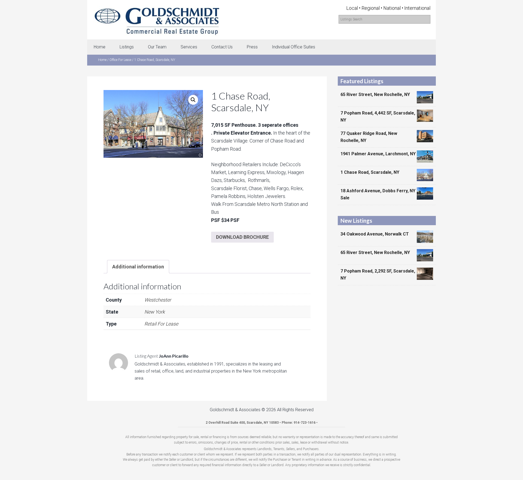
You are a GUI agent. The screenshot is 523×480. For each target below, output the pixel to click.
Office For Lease (120, 60)
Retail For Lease (161, 324)
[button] (193, 100)
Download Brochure (242, 237)
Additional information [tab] (138, 267)
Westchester (157, 300)
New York (154, 312)
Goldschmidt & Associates (157, 19)
